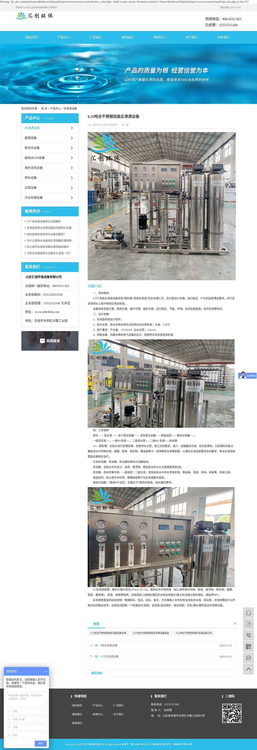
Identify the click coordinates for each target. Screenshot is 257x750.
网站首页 (32, 37)
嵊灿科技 (177, 744)
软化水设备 (32, 147)
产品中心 (64, 37)
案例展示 (128, 37)
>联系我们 (76, 723)
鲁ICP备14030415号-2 (141, 744)
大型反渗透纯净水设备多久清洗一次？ (49, 253)
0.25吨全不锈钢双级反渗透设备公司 (194, 633)
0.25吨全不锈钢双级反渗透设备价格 (108, 633)
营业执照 (187, 744)
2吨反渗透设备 (108, 645)
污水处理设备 (34, 197)
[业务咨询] (248, 612)
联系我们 (223, 37)
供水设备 (31, 177)
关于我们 (192, 37)
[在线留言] (248, 657)
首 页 (44, 108)
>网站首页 (76, 705)
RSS (233, 7)
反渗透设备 (70, 108)
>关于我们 (118, 714)
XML (238, 7)
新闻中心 (160, 37)
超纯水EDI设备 (35, 157)
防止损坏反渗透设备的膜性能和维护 (48, 246)
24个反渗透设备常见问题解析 (44, 221)
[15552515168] (248, 635)
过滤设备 (31, 187)
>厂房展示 (118, 705)
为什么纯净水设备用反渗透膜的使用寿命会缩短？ (51, 240)
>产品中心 (97, 705)
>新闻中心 (97, 714)
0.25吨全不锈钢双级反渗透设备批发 (151, 633)
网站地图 (224, 7)
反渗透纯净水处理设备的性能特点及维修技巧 (51, 227)
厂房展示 (96, 37)
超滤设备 (31, 137)
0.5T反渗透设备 (109, 656)
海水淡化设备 (34, 167)
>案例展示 (76, 714)
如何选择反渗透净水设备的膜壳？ (46, 234)
